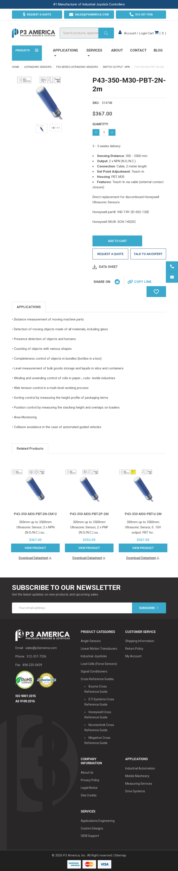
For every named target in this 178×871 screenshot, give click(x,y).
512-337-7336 (36, 656)
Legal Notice (89, 787)
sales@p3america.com (41, 648)
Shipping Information (139, 641)
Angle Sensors (91, 641)
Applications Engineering (98, 821)
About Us (87, 772)
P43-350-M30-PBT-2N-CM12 (35, 514)
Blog (158, 50)
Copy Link (142, 282)
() (157, 33)
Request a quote (110, 254)
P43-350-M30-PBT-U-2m (143, 514)
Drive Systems (135, 791)
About (117, 50)
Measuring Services (138, 783)
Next (165, 449)
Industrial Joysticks (94, 656)
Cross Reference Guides (97, 679)
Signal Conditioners (94, 671)
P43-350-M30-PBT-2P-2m (89, 514)
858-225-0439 (32, 665)
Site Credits (89, 795)
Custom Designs (92, 828)
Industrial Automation (140, 768)
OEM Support (90, 836)
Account (130, 33)
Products (22, 50)
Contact (138, 50)
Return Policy (134, 648)
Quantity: (100, 124)
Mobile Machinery (137, 776)
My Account (133, 656)
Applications (65, 50)
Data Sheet (108, 267)
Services (94, 50)
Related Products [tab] (30, 449)
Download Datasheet (33, 558)
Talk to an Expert (148, 254)
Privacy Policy (90, 780)
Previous (159, 449)
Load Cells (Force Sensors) (99, 664)
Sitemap (120, 855)
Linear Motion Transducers (99, 648)
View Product (35, 548)
